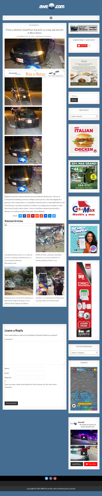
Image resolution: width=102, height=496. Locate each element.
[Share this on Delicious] (54, 216)
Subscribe (92, 464)
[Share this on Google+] (28, 216)
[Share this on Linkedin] (49, 216)
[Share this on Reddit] (37, 216)
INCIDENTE (35, 25)
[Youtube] (55, 478)
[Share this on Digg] (45, 216)
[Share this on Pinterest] (33, 216)
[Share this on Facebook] (24, 216)
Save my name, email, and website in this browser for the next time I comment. (31, 385)
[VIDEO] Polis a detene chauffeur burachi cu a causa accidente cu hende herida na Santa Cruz (49, 257)
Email (7, 373)
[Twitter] (46, 478)
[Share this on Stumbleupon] (41, 216)
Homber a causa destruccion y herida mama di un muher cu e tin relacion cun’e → (36, 319)
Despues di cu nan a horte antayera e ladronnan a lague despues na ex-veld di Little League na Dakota (19, 300)
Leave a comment (44, 36)
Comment (9, 339)
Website (8, 377)
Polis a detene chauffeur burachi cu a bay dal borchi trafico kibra (34, 31)
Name (7, 368)
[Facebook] (50, 478)
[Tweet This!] (20, 216)
